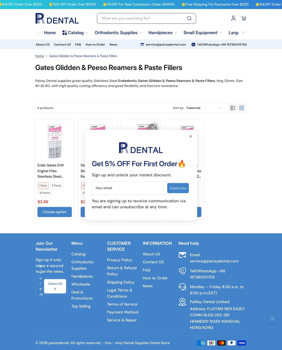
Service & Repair (122, 320)
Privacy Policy (119, 260)
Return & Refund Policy (122, 270)
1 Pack (43, 185)
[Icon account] (233, 18)
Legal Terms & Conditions (120, 293)
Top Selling (81, 306)
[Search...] (189, 18)
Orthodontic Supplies (82, 265)
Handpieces (82, 276)
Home (39, 56)
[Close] (191, 136)
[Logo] (57, 18)
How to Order (95, 44)
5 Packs (56, 185)
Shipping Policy (120, 282)
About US (43, 44)
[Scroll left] (38, 30)
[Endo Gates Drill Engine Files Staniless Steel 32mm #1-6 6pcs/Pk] (54, 141)
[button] (244, 18)
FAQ (78, 44)
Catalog (78, 254)
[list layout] (233, 108)
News (113, 44)
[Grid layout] (242, 108)
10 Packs (44, 193)
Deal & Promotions (82, 295)
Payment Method (122, 312)
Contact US (62, 44)
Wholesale (80, 284)
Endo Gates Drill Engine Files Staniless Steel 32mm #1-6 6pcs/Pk (54, 171)
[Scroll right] (243, 30)
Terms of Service (122, 304)
